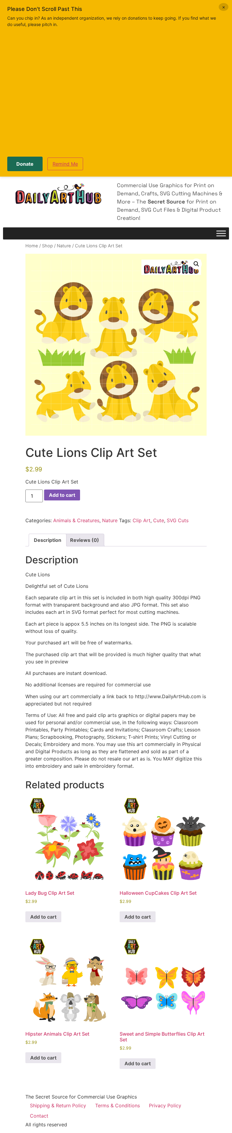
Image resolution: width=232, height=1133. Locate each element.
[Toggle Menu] (221, 233)
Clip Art (141, 520)
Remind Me (65, 164)
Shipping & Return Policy (58, 1105)
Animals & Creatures (76, 520)
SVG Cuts (177, 520)
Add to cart (62, 495)
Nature (64, 246)
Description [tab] (47, 540)
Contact (39, 1116)
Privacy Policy (165, 1105)
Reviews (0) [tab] (84, 540)
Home (31, 246)
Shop (47, 246)
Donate (25, 164)
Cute (158, 520)
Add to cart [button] (43, 917)
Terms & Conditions (117, 1105)
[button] (196, 264)
